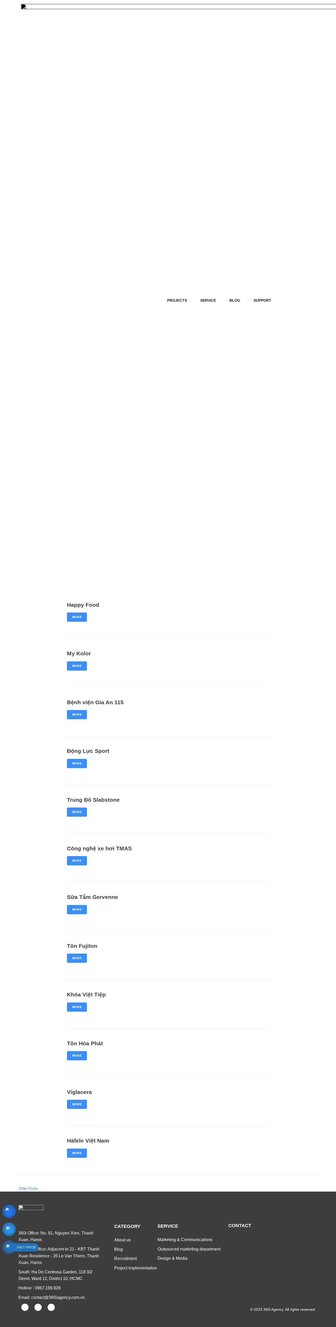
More (77, 617)
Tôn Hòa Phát (85, 1043)
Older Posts (26, 1188)
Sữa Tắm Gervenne (92, 897)
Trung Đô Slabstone (93, 800)
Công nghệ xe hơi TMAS (99, 848)
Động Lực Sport (88, 751)
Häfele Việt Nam (88, 1141)
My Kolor (79, 653)
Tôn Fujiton (82, 946)
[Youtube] (38, 1307)
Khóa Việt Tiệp (86, 994)
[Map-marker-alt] (51, 1307)
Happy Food (83, 605)
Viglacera (79, 1092)
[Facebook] (25, 1307)
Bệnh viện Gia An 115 (95, 702)
